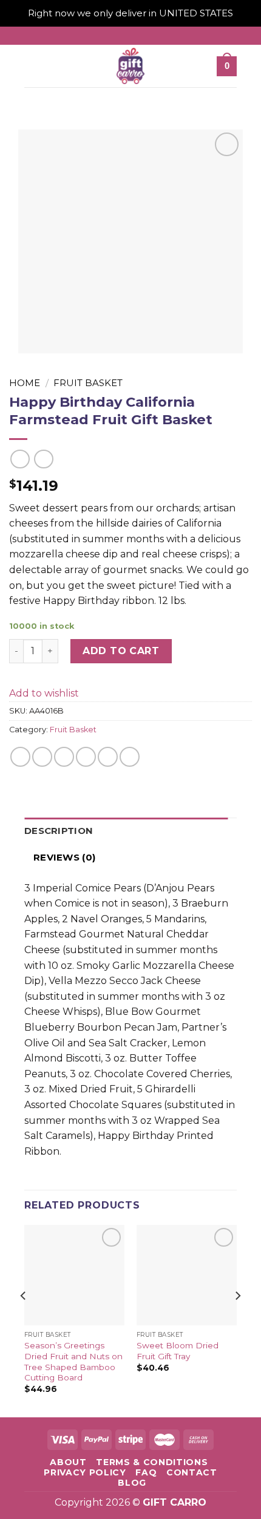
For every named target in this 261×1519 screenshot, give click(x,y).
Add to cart (121, 651)
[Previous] (24, 1320)
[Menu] (33, 66)
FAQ (146, 1472)
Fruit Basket (88, 383)
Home (24, 383)
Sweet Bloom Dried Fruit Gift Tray (178, 1350)
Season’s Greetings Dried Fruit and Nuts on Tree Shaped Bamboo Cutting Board (73, 1361)
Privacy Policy (85, 1472)
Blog (132, 1482)
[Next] (237, 1320)
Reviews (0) (64, 857)
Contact (191, 1472)
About (68, 1462)
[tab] (126, 831)
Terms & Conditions (152, 1462)
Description (58, 830)
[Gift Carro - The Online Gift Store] (130, 66)
